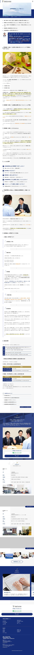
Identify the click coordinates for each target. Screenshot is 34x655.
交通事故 (4, 629)
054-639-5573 (13, 475)
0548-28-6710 (5, 647)
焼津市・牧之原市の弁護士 (6, 636)
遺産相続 (4, 630)
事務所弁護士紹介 (19, 620)
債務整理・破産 (19, 629)
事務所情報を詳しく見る (17, 561)
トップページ (4, 620)
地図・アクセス (19, 623)
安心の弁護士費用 (5, 622)
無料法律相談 (4, 621)
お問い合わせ (4, 624)
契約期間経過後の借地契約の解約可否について (10, 404)
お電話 (14, 42)
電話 (13, 244)
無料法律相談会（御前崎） (20, 621)
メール (16, 42)
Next (30, 586)
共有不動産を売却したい (7, 395)
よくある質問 (4, 623)
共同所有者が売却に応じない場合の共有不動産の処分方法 (11, 397)
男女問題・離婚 (19, 630)
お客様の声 (18, 622)
